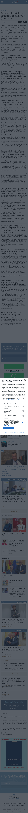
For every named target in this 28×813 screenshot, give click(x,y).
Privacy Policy (21, 432)
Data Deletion (6, 432)
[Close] (25, 380)
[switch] (23, 406)
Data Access (14, 432)
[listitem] (14, 403)
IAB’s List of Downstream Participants (15, 399)
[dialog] (14, 406)
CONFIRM (8, 427)
